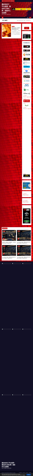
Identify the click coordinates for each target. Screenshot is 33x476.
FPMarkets (25, 64)
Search (27, 28)
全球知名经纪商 (25, 33)
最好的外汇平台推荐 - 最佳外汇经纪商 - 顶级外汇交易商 (6, 8)
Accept (29, 474)
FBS (24, 88)
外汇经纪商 (20, 472)
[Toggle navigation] (28, 17)
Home (18, 20)
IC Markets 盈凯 (26, 74)
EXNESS (24, 57)
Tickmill (24, 98)
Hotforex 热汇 (25, 48)
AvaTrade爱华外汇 (26, 83)
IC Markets (25, 193)
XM (23, 44)
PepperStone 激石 (26, 69)
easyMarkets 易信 (26, 78)
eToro (24, 103)
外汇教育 (13, 26)
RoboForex (25, 61)
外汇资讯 (24, 472)
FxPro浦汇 (25, 95)
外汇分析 (27, 472)
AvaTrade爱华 (25, 200)
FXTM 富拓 (25, 52)
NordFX (24, 92)
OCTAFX (24, 107)
